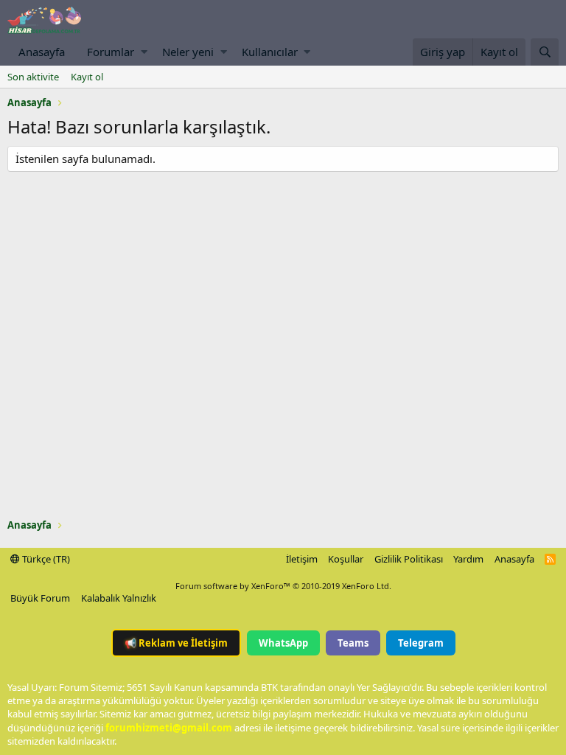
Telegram (421, 643)
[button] (144, 52)
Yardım (468, 559)
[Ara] (545, 52)
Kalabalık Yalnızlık (118, 598)
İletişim (302, 559)
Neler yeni (188, 51)
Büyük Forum (40, 598)
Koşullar (345, 559)
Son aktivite (33, 76)
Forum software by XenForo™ (283, 585)
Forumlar (110, 51)
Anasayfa (41, 51)
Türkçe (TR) (45, 559)
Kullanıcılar (270, 51)
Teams (353, 643)
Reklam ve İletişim (176, 643)
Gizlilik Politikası (408, 559)
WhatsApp (283, 643)
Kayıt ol (87, 76)
